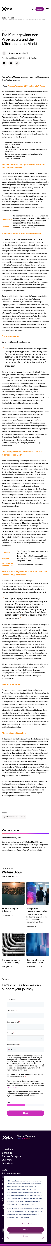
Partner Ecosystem (12, 1156)
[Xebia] (7, 9)
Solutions (7, 1152)
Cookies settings (25, 1223)
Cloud (23, 817)
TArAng (36, 721)
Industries (7, 1149)
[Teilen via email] (10, 63)
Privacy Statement (12, 1173)
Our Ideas (7, 1163)
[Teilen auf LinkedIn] (4, 63)
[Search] (32, 9)
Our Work (7, 1159)
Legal (5, 1169)
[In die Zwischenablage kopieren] (17, 63)
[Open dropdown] (47, 9)
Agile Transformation (10, 817)
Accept (25, 1230)
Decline (25, 1236)
